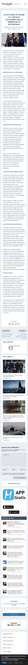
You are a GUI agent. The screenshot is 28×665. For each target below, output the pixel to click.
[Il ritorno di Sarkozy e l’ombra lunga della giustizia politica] (14, 366)
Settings (16, 662)
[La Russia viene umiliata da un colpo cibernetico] (14, 428)
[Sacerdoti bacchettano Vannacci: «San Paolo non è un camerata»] (4, 562)
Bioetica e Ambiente (17, 579)
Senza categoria (16, 587)
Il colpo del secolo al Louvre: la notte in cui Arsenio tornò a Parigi (13, 396)
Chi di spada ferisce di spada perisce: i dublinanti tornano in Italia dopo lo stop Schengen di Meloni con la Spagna (15, 554)
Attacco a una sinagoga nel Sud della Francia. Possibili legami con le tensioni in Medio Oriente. (13, 417)
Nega (10, 662)
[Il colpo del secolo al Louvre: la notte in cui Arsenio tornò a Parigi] (14, 386)
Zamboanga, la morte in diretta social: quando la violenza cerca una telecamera (15, 569)
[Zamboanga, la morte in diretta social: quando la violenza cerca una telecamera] (4, 568)
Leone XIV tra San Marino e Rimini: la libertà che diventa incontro (15, 546)
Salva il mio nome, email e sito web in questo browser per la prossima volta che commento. (13, 473)
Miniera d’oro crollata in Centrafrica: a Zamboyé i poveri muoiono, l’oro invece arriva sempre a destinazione (16, 523)
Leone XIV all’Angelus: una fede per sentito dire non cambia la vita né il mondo (16, 532)
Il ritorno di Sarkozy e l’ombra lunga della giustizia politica (12, 375)
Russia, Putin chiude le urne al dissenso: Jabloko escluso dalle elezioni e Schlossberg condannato (16, 584)
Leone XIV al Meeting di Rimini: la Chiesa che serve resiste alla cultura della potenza (16, 540)
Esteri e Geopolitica (12, 29)
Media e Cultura (16, 594)
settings (16, 660)
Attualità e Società (17, 557)
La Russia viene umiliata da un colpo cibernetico (12, 438)
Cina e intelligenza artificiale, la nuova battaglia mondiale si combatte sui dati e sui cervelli (15, 592)
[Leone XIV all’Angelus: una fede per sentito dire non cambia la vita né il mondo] (4, 531)
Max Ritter (12, 27)
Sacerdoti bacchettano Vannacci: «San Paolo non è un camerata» (15, 562)
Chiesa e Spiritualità (17, 534)
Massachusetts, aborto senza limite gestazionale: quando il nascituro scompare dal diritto (15, 577)
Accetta (4, 662)
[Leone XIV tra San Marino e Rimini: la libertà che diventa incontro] (4, 547)
